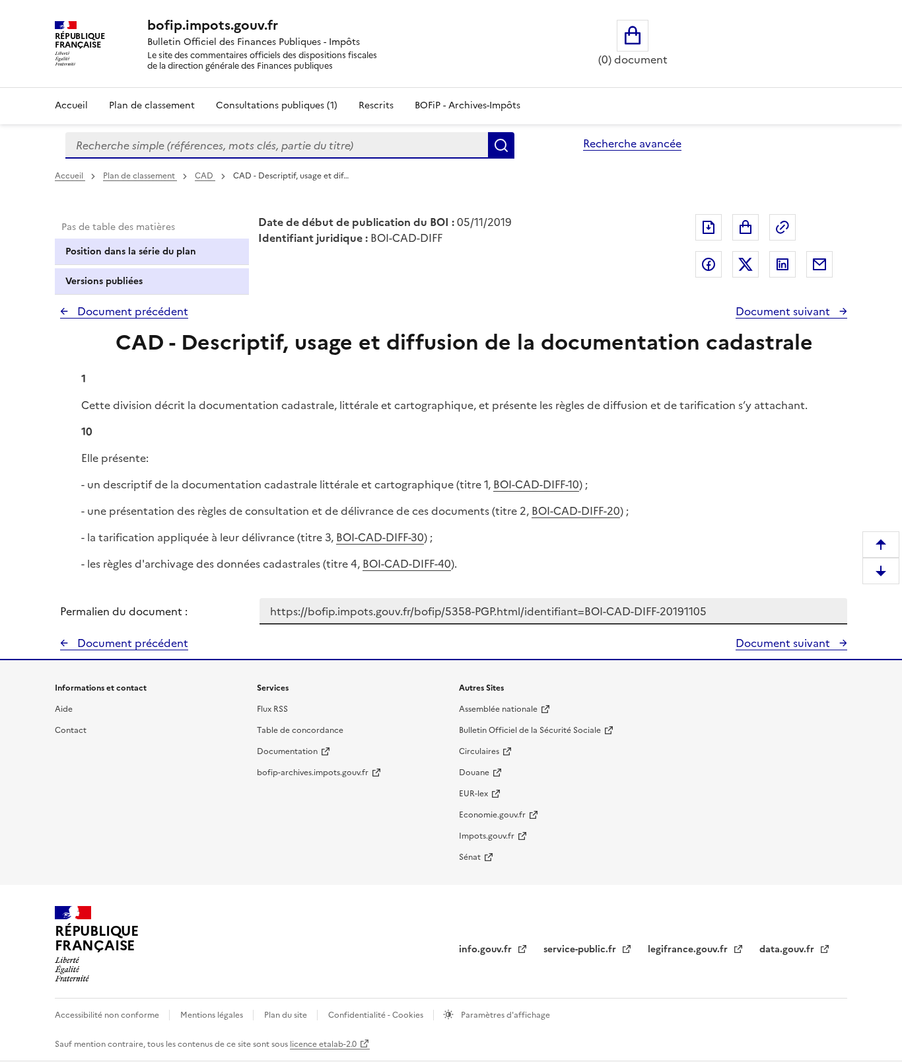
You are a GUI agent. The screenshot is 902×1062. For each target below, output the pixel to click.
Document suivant (784, 311)
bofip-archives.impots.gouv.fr (312, 772)
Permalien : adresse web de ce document (782, 227)
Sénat (470, 857)
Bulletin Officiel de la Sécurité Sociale (530, 730)
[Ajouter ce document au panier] (745, 227)
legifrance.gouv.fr (689, 949)
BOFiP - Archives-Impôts (467, 105)
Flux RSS (272, 709)
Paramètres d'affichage (504, 1015)
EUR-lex (473, 794)
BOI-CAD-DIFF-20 (576, 511)
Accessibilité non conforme (108, 1015)
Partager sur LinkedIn (782, 264)
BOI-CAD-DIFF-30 (380, 537)
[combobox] (276, 145)
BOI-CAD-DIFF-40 (407, 564)
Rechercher (501, 145)
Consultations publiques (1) (276, 105)
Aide (64, 709)
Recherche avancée (632, 143)
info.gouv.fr (486, 949)
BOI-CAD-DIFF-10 (536, 484)
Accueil (71, 105)
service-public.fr (581, 949)
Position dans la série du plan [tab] (130, 251)
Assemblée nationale (498, 709)
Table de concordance (300, 730)
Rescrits (376, 105)
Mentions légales (212, 1015)
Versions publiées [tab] (104, 281)
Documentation (287, 751)
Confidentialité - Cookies (376, 1015)
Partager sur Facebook (708, 264)
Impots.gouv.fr (486, 836)
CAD (205, 176)
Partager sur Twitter (745, 264)
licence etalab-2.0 (323, 1044)
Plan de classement (152, 105)
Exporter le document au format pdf (708, 227)
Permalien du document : (124, 611)
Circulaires (479, 751)
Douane (474, 772)
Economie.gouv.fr (492, 815)
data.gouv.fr (788, 949)
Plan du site (286, 1015)
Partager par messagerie (819, 264)
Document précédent (131, 311)
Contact (71, 730)
